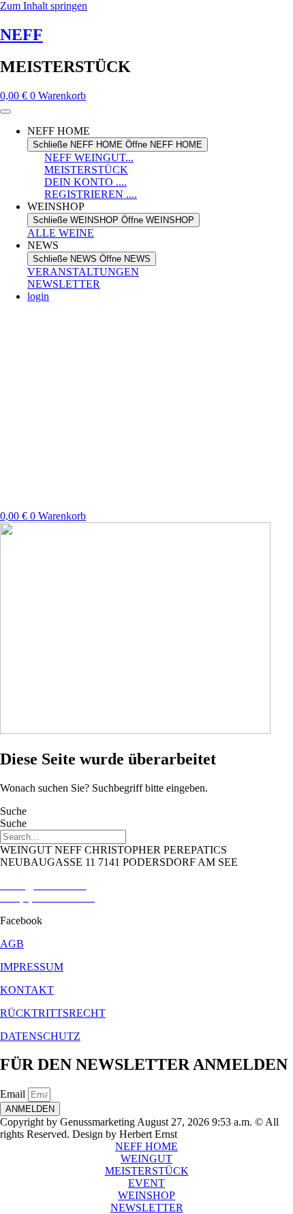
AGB (12, 943)
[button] (146, 921)
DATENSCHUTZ (40, 1036)
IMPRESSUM (31, 967)
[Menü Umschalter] (5, 111)
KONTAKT (27, 990)
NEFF (21, 35)
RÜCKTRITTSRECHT (53, 1013)
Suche (13, 811)
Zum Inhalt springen (43, 6)
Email (14, 1094)
